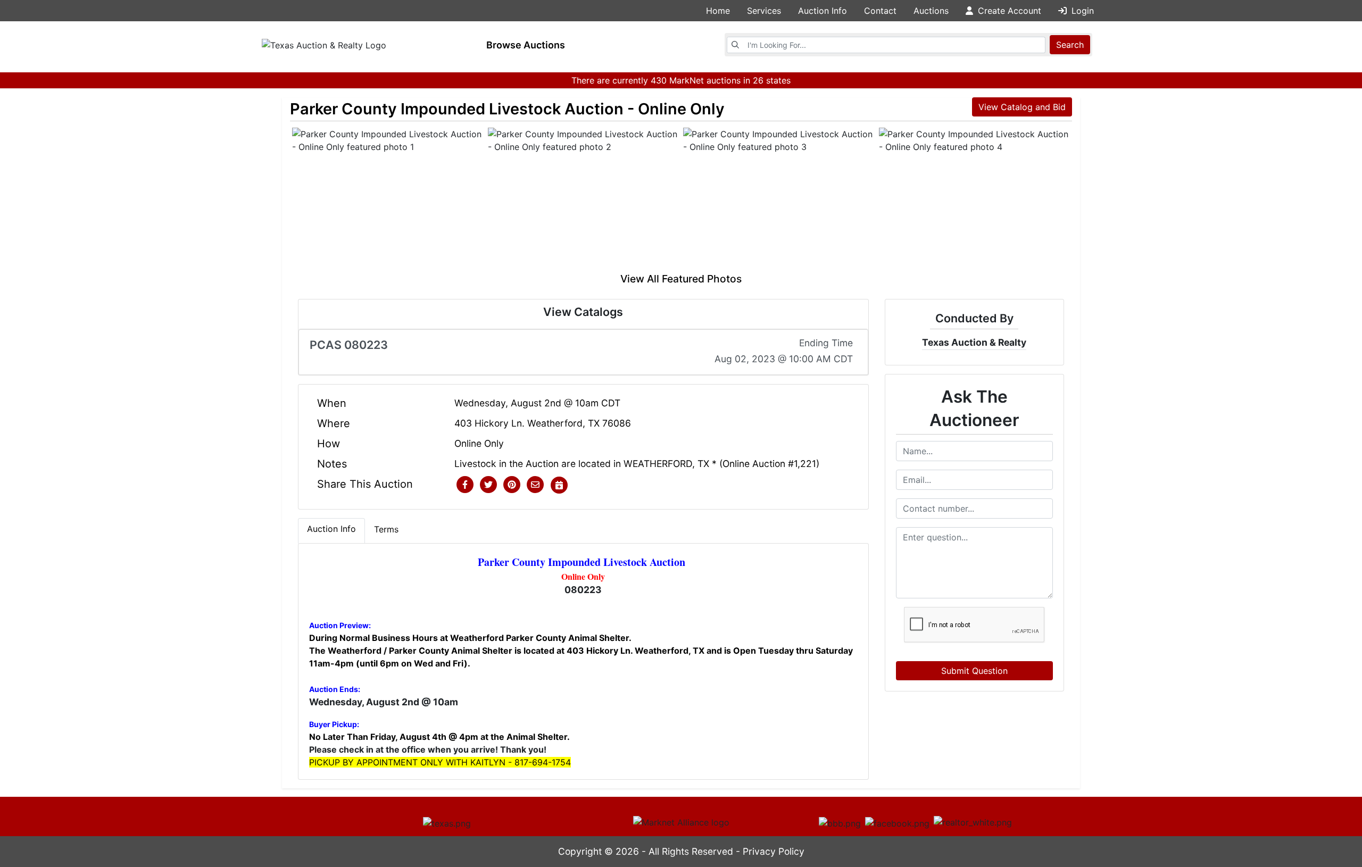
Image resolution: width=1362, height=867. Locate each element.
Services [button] (764, 10)
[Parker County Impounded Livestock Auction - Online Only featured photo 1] (388, 199)
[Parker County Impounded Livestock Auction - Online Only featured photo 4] (974, 199)
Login (1081, 10)
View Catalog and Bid (1022, 107)
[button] (465, 485)
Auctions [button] (931, 10)
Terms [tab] (386, 529)
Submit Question (974, 670)
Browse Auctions (525, 45)
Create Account (1008, 10)
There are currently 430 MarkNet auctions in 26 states (681, 80)
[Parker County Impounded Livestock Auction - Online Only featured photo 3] (779, 199)
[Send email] (535, 485)
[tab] (331, 531)
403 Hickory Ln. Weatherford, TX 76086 (542, 423)
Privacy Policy (773, 851)
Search (1070, 44)
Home (718, 10)
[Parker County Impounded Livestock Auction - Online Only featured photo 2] (583, 199)
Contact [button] (880, 10)
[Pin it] (511, 485)
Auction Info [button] (822, 10)
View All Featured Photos (681, 278)
